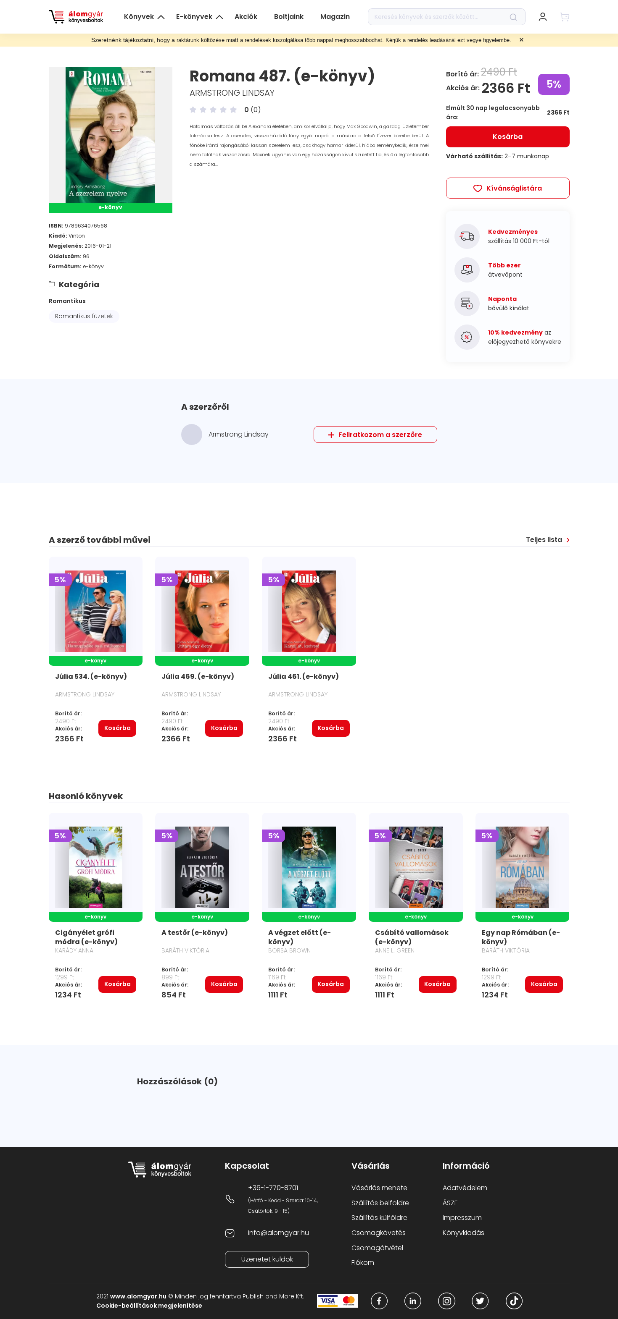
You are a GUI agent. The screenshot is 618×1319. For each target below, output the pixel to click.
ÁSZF (450, 1203)
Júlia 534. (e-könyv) (91, 676)
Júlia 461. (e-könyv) (303, 676)
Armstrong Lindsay (232, 93)
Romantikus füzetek (84, 316)
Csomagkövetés (378, 1233)
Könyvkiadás (463, 1233)
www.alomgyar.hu (138, 1296)
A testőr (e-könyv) (194, 932)
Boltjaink (289, 16)
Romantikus (67, 301)
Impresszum (462, 1217)
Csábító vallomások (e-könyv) (412, 937)
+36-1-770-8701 (273, 1188)
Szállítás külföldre (379, 1217)
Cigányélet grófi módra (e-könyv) (86, 937)
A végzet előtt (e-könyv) (299, 937)
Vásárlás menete (379, 1188)
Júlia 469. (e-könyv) (197, 676)
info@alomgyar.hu (278, 1233)
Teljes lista (544, 539)
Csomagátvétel (377, 1248)
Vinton (77, 235)
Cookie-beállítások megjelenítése (149, 1305)
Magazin (335, 16)
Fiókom (362, 1262)
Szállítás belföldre (380, 1203)
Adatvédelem (465, 1188)
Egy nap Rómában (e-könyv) (521, 937)
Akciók (246, 16)
